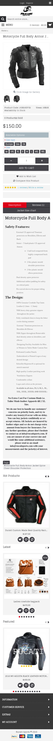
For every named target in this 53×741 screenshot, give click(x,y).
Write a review (36, 187)
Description (14, 205)
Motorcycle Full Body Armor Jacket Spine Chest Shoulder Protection (24, 467)
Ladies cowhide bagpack (27, 601)
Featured (8, 621)
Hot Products (11, 475)
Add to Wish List (27, 176)
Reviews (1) (38, 205)
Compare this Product (27, 180)
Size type (10, 140)
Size (8, 147)
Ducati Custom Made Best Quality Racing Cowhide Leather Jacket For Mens (27, 530)
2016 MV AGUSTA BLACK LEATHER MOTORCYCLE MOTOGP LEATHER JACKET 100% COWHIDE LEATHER (27, 676)
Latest (7, 547)
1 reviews (22, 187)
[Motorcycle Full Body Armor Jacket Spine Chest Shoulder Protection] (26, 65)
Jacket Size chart (26, 210)
